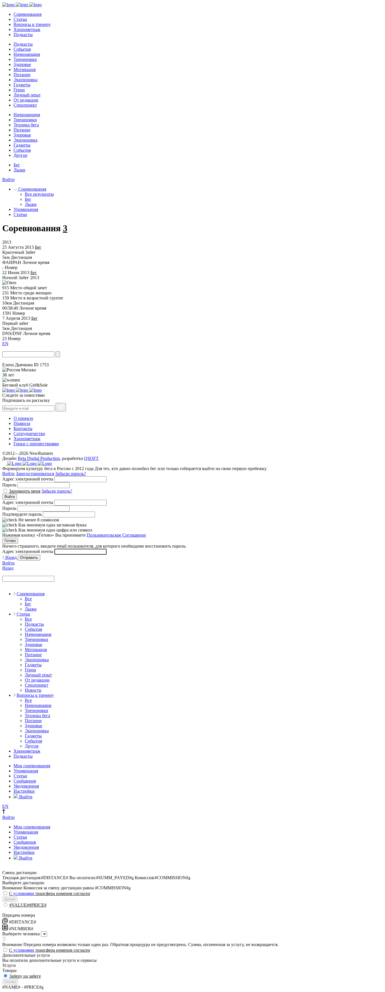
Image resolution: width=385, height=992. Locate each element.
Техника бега (26, 124)
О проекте (23, 418)
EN (5, 343)
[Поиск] (58, 354)
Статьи (20, 19)
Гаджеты (22, 84)
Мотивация (25, 69)
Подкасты (23, 34)
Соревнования (27, 14)
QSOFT (91, 458)
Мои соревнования (32, 765)
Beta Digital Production (39, 458)
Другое (20, 155)
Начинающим (27, 54)
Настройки (24, 791)
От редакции (26, 100)
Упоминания (26, 209)
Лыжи (19, 169)
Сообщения (25, 781)
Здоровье (22, 64)
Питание (22, 74)
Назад (11, 557)
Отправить (29, 557)
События (22, 49)
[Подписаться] (61, 407)
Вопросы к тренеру (32, 24)
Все (28, 598)
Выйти (25, 796)
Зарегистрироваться (35, 473)
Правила (22, 423)
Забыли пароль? (70, 473)
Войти (8, 179)
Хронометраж (27, 29)
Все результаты (39, 194)
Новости (33, 690)
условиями (23, 893)
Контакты (23, 428)
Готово (10, 541)
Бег (17, 164)
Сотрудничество (29, 433)
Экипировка (25, 79)
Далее (10, 899)
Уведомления (26, 786)
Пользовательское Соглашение (116, 535)
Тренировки (25, 59)
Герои (19, 89)
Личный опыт (27, 94)
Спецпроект (25, 105)
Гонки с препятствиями (36, 443)
